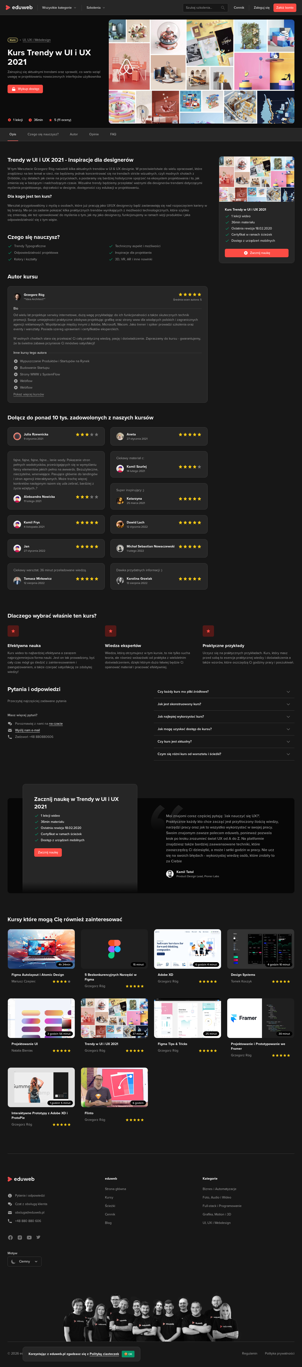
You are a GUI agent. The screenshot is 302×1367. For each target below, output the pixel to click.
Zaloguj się (262, 8)
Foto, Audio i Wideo (217, 1197)
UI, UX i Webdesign (37, 40)
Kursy (109, 1197)
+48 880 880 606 (28, 1221)
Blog (108, 1223)
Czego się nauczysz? (43, 134)
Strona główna (115, 1189)
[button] (75, 8)
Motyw (12, 1253)
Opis (12, 134)
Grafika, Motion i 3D (217, 1214)
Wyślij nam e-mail (27, 730)
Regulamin (249, 1353)
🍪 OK (128, 1354)
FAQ (113, 134)
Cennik (239, 8)
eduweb (111, 1179)
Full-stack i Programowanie (222, 1206)
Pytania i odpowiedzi (30, 1196)
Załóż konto (285, 8)
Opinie (94, 134)
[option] (25, 1273)
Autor (74, 134)
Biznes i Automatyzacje (219, 1189)
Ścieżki (110, 1206)
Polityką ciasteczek (104, 1354)
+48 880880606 (41, 737)
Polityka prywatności (279, 1353)
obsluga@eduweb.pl (29, 1212)
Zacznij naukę (48, 852)
